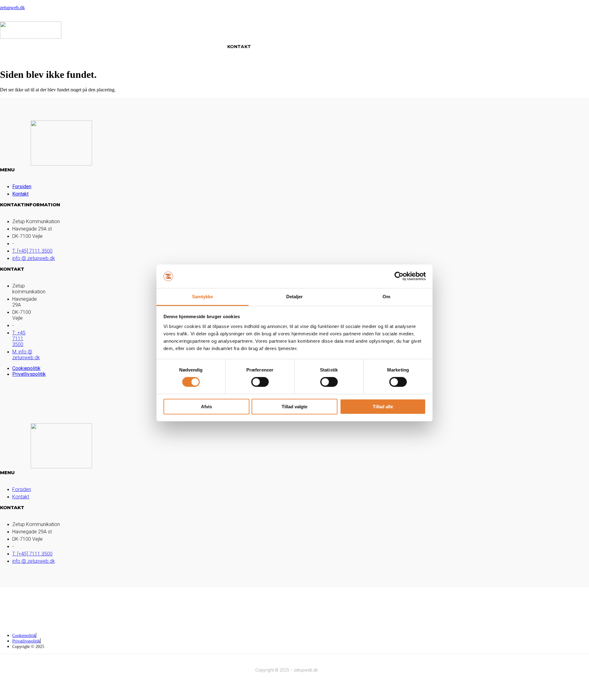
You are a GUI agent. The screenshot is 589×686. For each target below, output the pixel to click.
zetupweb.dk (12, 7)
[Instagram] (566, 607)
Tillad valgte (294, 406)
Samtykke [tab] (202, 296)
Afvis (206, 406)
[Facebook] (532, 607)
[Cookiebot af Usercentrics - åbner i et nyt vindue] (399, 276)
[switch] (260, 382)
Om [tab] (386, 296)
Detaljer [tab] (294, 296)
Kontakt (239, 46)
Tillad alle (383, 406)
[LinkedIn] (549, 607)
